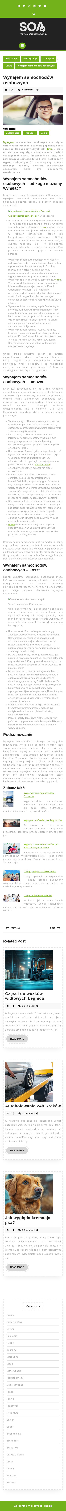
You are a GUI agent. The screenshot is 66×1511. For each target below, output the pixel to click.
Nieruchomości (15, 1378)
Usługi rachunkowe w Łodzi (38, 895)
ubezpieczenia (42, 464)
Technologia (14, 1433)
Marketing (13, 1357)
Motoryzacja (30, 58)
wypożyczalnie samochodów (23, 216)
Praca (10, 1392)
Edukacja (12, 1336)
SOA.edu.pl (11, 58)
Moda (10, 1364)
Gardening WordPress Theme (33, 1505)
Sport (10, 1426)
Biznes (11, 1315)
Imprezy (11, 1350)
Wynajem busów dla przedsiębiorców (43, 820)
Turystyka (13, 1447)
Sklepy (10, 1419)
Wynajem (8, 142)
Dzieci (10, 1329)
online (58, 279)
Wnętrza (12, 1475)
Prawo (11, 524)
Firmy (43, 227)
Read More (19, 1039)
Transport (48, 58)
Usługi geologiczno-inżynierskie (40, 871)
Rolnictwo (12, 1413)
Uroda (10, 1461)
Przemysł (12, 1406)
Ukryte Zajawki (15, 1454)
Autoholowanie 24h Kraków (33, 1106)
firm (49, 149)
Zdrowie (11, 1482)
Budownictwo (15, 1322)
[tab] (22, 46)
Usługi (9, 65)
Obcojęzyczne (15, 1385)
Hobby (10, 1343)
